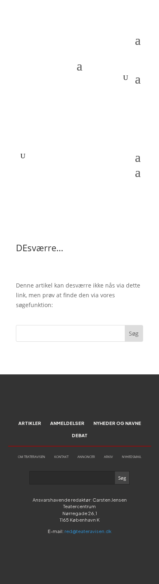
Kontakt (61, 456)
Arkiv (108, 456)
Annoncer (86, 456)
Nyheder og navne (117, 423)
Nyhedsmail (131, 456)
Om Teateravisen (31, 456)
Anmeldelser (67, 423)
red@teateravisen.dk (87, 531)
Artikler (29, 423)
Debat (80, 435)
